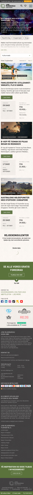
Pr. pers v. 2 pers (24, 162)
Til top (16, 283)
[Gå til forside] (8, 6)
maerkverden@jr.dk (13, 355)
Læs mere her (27, 1)
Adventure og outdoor (9, 137)
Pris (29, 61)
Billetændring (4, 489)
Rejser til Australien (6, 440)
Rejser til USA (4, 448)
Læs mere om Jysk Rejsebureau (9, 347)
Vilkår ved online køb (22, 487)
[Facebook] (2, 301)
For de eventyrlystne (9, 76)
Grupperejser (17, 38)
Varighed (22, 61)
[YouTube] (21, 301)
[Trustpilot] (17, 301)
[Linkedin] (6, 301)
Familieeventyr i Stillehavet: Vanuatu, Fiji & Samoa (16, 84)
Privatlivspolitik (16, 489)
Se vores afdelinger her (7, 370)
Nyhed (28, 65)
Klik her (28, 360)
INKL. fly (21, 118)
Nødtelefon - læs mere (11, 294)
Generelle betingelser (7, 487)
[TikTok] (13, 301)
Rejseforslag (6, 38)
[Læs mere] (16, 130)
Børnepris (22, 113)
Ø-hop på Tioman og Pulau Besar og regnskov (14, 142)
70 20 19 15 (28, 493)
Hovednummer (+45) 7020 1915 (13, 292)
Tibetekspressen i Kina (7, 435)
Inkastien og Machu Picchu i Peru (9, 450)
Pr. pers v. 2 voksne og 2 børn (24, 103)
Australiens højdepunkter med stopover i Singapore (15, 198)
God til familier (7, 78)
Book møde (17, 493)
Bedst (4, 109)
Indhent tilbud (6, 493)
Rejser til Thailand (5, 432)
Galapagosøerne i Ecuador (8, 453)
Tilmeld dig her (16, 275)
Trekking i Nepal (5, 442)
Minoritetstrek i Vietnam (7, 437)
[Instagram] (10, 301)
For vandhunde (22, 76)
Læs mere (6, 97)
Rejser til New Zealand (7, 458)
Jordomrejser (4, 430)
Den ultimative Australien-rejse (9, 455)
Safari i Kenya (4, 445)
